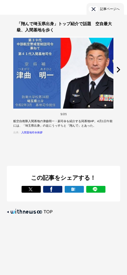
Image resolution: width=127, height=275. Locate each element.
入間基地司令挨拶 (32, 132)
